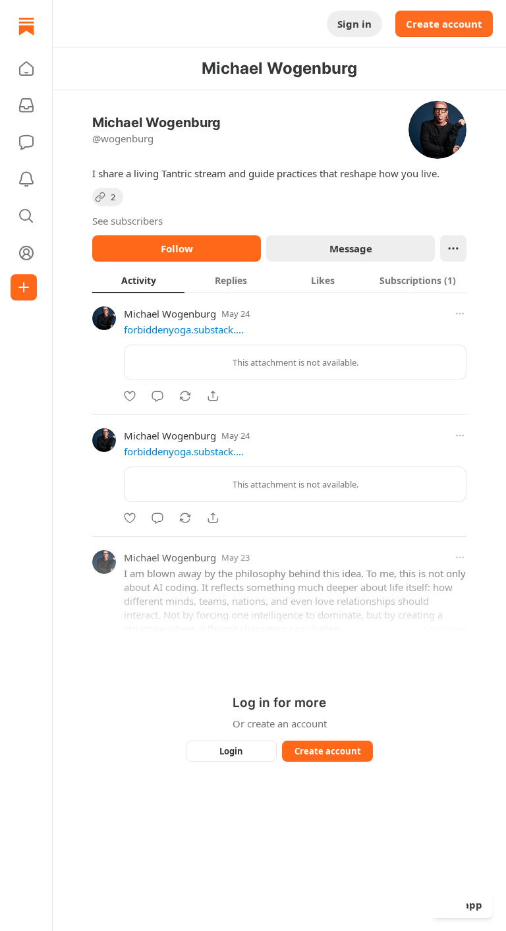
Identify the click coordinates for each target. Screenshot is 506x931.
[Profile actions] (453, 248)
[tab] (138, 280)
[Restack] (185, 396)
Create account (444, 23)
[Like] (130, 396)
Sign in (354, 23)
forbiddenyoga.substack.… (184, 329)
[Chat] (26, 142)
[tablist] (279, 280)
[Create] (24, 287)
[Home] (26, 26)
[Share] (213, 396)
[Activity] (26, 179)
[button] (26, 68)
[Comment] (157, 396)
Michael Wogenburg (170, 313)
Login (231, 751)
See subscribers (127, 220)
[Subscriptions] (26, 105)
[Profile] (26, 253)
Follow (177, 248)
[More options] (459, 313)
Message (350, 248)
